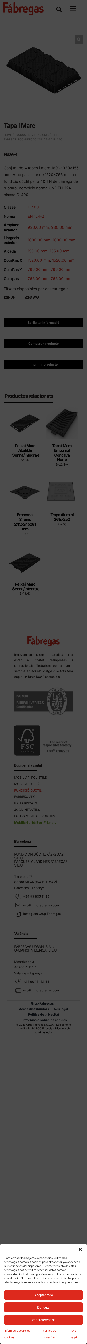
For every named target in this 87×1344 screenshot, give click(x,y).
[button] (80, 1249)
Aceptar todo (43, 1295)
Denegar (43, 1307)
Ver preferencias (44, 1320)
